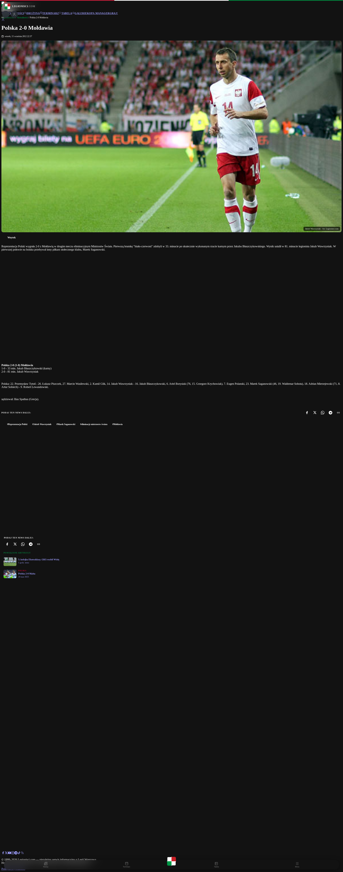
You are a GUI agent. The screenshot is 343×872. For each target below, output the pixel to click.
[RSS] (22, 853)
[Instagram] (12, 853)
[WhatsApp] (322, 412)
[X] (315, 412)
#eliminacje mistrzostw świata (93, 424)
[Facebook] (307, 412)
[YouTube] (9, 853)
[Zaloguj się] (3, 20)
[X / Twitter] (6, 853)
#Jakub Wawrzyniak (41, 424)
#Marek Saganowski (65, 424)
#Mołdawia (117, 424)
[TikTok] (19, 853)
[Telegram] (330, 412)
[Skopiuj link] (338, 412)
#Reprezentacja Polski (17, 424)
